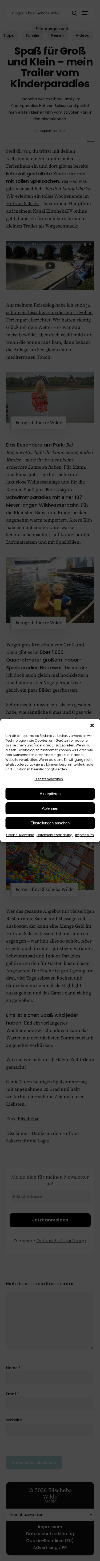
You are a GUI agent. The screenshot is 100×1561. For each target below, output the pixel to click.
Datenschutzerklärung (55, 835)
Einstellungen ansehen (50, 823)
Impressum (84, 835)
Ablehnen (50, 808)
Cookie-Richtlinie (20, 835)
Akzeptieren (50, 793)
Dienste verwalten (49, 779)
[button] (92, 725)
